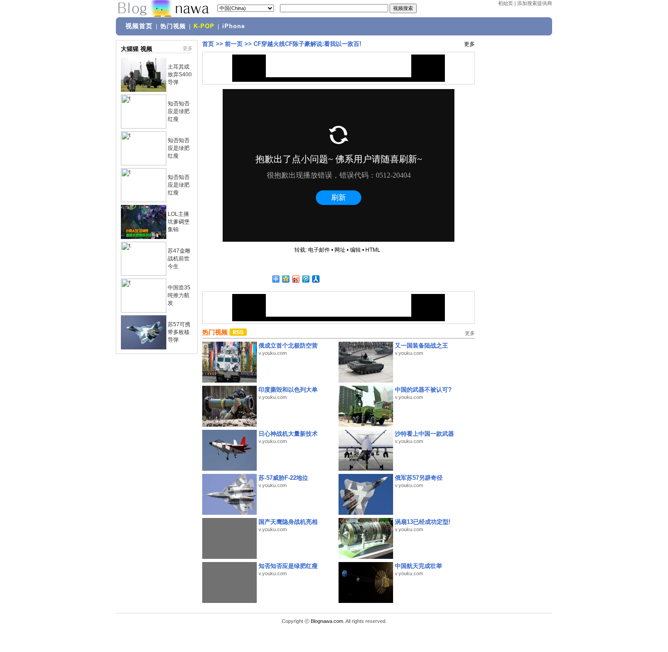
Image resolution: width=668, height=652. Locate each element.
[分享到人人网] (315, 278)
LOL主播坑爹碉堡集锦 (178, 222)
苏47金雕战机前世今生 (179, 258)
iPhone (233, 26)
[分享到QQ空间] (285, 278)
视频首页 (139, 26)
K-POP (204, 26)
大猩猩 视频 (136, 48)
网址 (339, 250)
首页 (208, 43)
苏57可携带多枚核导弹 (179, 332)
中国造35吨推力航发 (179, 295)
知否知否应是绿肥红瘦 (178, 111)
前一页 (234, 43)
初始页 (505, 3)
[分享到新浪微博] (295, 278)
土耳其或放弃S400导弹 (180, 74)
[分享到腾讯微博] (305, 278)
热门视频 (173, 26)
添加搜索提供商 (534, 3)
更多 (188, 48)
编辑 (355, 250)
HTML (372, 250)
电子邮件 (319, 250)
